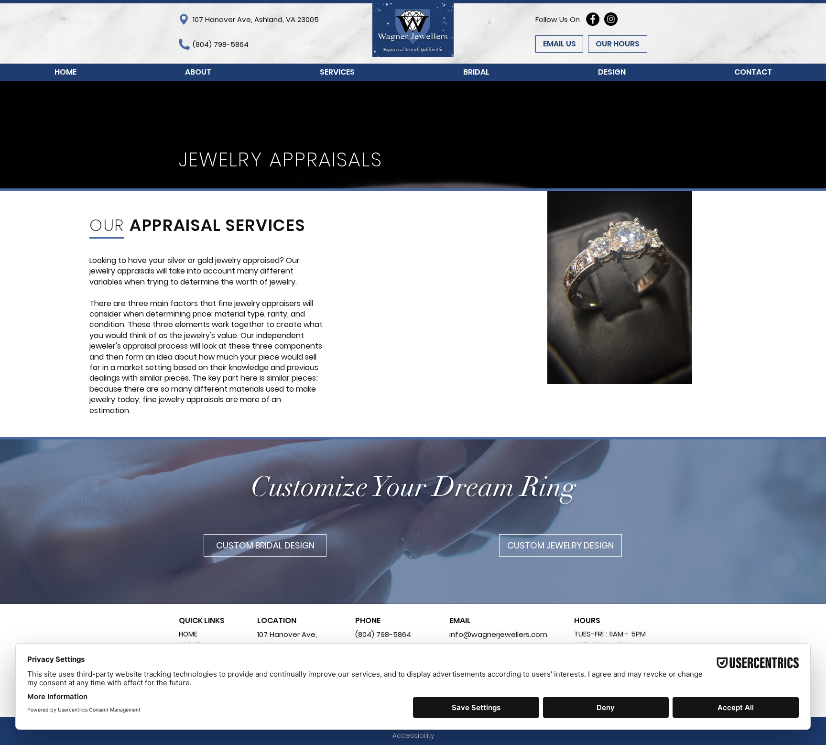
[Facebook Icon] (592, 19)
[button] (337, 72)
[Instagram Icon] (611, 19)
